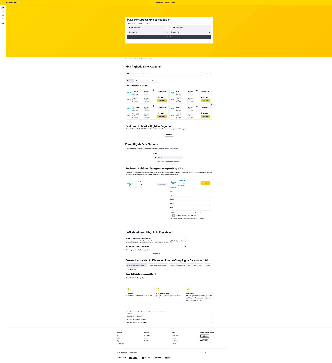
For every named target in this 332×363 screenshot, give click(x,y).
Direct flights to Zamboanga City (135, 278)
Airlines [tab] (208, 265)
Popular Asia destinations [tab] (178, 265)
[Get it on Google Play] (204, 336)
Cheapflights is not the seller (135, 316)
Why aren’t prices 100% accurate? (137, 322)
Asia (131, 58)
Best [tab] (137, 81)
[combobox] (131, 23)
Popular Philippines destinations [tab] (158, 265)
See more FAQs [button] (156, 253)
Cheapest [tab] (129, 81)
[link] (205, 183)
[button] (3, 3)
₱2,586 (132, 19)
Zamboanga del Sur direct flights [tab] (136, 265)
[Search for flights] (3, 8)
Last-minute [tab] (145, 81)
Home (126, 58)
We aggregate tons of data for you (136, 319)
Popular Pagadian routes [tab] (195, 265)
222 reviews (138, 187)
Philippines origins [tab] (132, 269)
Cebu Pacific (138, 181)
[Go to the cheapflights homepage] (12, 3)
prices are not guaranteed (160, 311)
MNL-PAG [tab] (169, 134)
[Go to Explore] (3, 19)
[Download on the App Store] (204, 340)
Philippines (136, 58)
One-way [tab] (154, 81)
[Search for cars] (3, 15)
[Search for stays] (3, 11)
